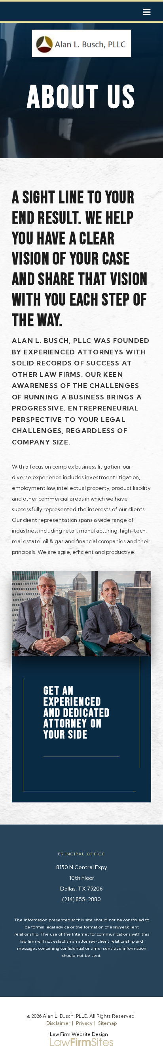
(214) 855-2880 (81, 899)
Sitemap (107, 1023)
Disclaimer (58, 1023)
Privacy (84, 1023)
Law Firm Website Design (79, 1034)
